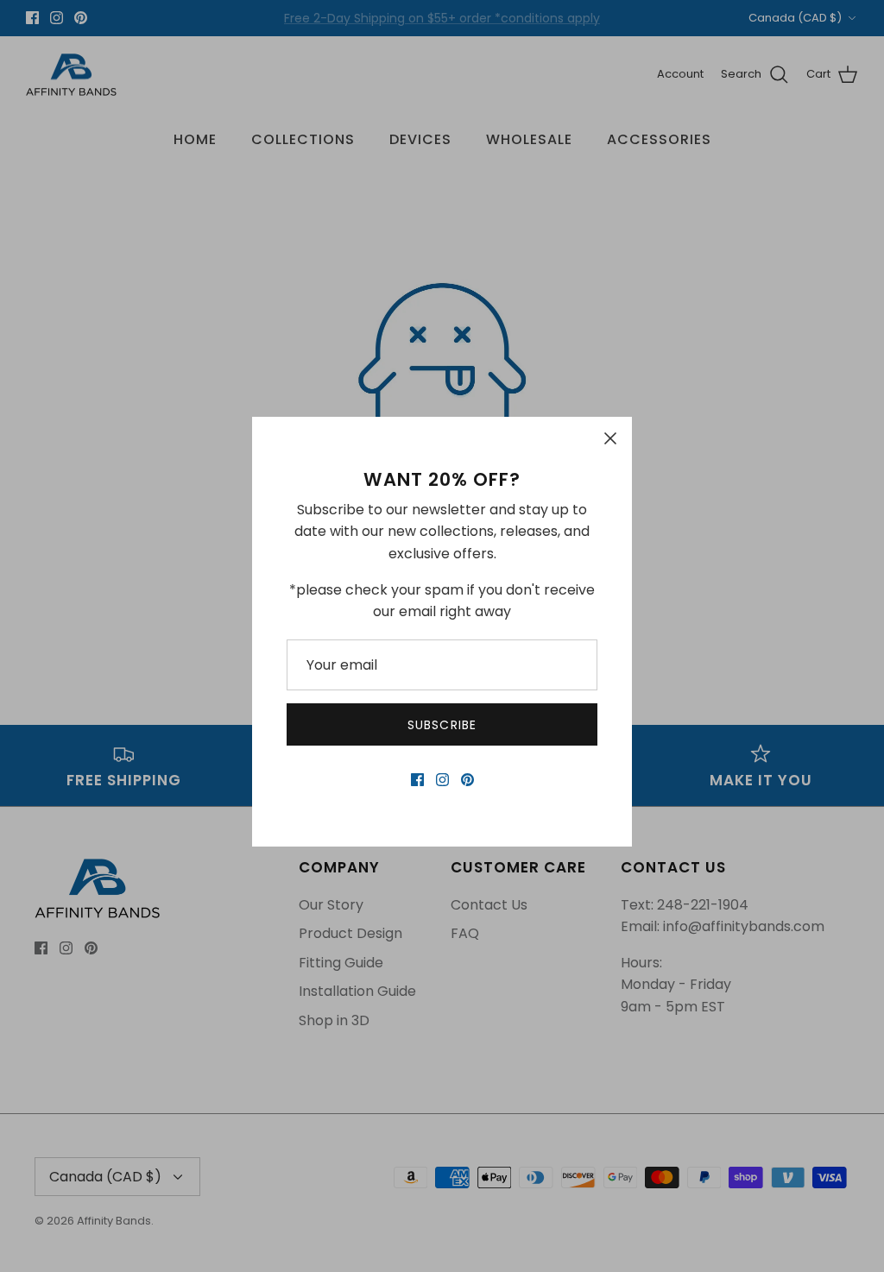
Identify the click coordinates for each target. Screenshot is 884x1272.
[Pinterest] (467, 779)
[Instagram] (442, 779)
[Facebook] (417, 779)
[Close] (610, 438)
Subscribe (442, 725)
